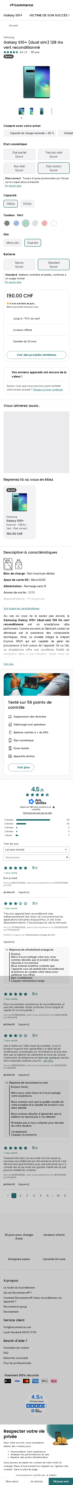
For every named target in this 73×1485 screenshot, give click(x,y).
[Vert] (25, 223)
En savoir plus (13, 185)
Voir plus (9, 663)
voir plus (48, 1060)
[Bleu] (16, 223)
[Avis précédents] (8, 1195)
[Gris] (35, 223)
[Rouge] (44, 223)
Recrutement (11, 1311)
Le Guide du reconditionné (19, 1287)
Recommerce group (15, 1306)
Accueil (13, 25)
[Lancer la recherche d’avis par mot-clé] (67, 857)
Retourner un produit (16, 1357)
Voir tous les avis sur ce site (37, 813)
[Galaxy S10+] (19, 502)
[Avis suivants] (65, 1196)
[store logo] (22, 5)
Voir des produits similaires (36, 355)
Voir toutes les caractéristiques (22, 608)
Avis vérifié (11, 873)
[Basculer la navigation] (5, 5)
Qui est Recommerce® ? (18, 1292)
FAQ (6, 1352)
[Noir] (7, 223)
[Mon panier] (68, 5)
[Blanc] (53, 223)
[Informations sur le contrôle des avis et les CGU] (53, 807)
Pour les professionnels (17, 1363)
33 (58, 1195)
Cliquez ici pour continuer (48, 389)
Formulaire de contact (16, 1347)
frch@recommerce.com (17, 1327)
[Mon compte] (62, 5)
